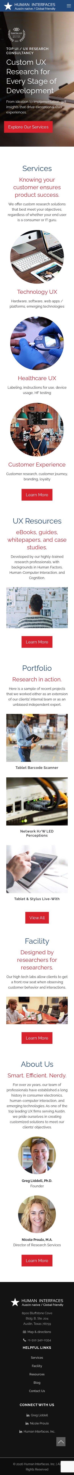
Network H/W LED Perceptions (37, 833)
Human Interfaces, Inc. (38, 1431)
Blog (37, 1382)
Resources (37, 1374)
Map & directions (38, 1332)
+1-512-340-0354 (38, 1340)
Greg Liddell (38, 1415)
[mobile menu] (69, 5)
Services (37, 1357)
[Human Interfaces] (29, 5)
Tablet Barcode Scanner (37, 768)
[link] (16, 35)
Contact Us (37, 1391)
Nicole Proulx (38, 1423)
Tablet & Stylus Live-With (37, 899)
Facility (37, 1366)
